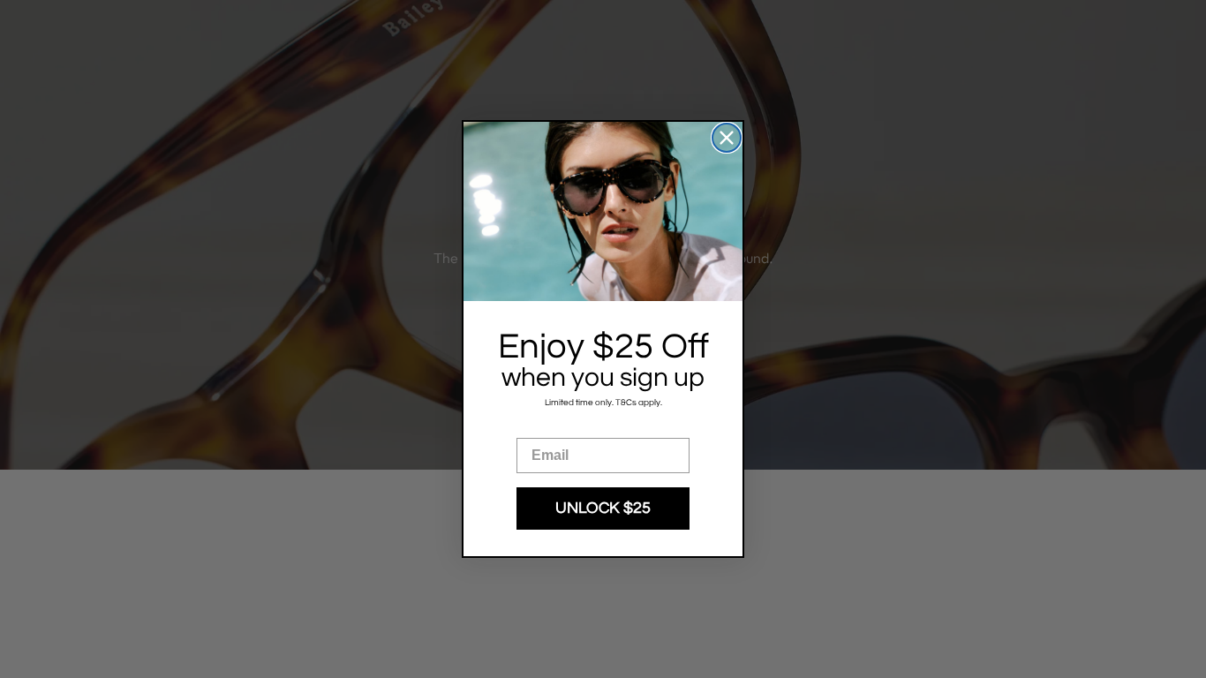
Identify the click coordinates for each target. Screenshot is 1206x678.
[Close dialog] (726, 138)
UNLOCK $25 (603, 508)
